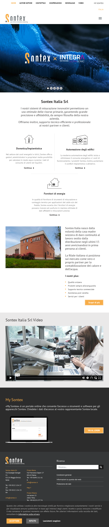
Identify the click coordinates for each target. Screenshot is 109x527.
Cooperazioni (55, 3)
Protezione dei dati (64, 484)
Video (81, 3)
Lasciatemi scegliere (51, 521)
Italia (100, 9)
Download (70, 3)
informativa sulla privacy (29, 514)
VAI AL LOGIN (94, 430)
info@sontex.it (11, 498)
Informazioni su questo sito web (69, 479)
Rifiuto (32, 521)
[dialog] (54, 514)
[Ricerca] (100, 467)
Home (13, 3)
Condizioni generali (64, 475)
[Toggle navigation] (100, 18)
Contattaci (41, 3)
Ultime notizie (25, 3)
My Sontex (98, 3)
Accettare (14, 521)
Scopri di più (94, 302)
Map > (29, 488)
